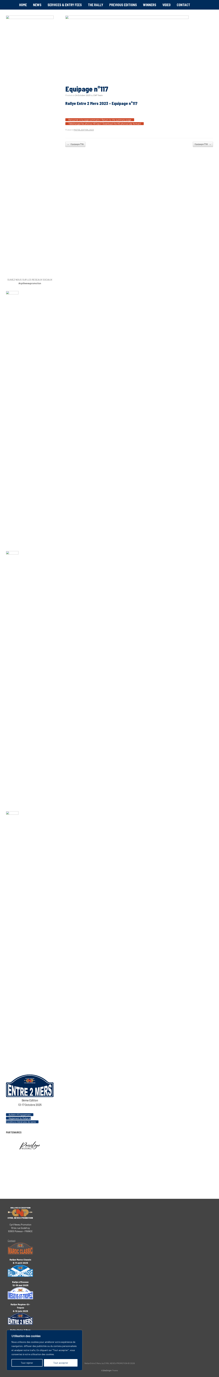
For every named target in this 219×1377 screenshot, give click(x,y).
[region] (44, 1350)
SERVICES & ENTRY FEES (65, 5)
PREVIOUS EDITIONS (123, 5)
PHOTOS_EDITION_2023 (84, 130)
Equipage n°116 (75, 144)
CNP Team (98, 95)
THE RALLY (95, 5)
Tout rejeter (27, 1362)
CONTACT (183, 5)
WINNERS (149, 5)
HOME (23, 5)
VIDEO (166, 5)
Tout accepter (60, 1362)
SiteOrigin (107, 1370)
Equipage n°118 (203, 144)
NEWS (37, 5)
